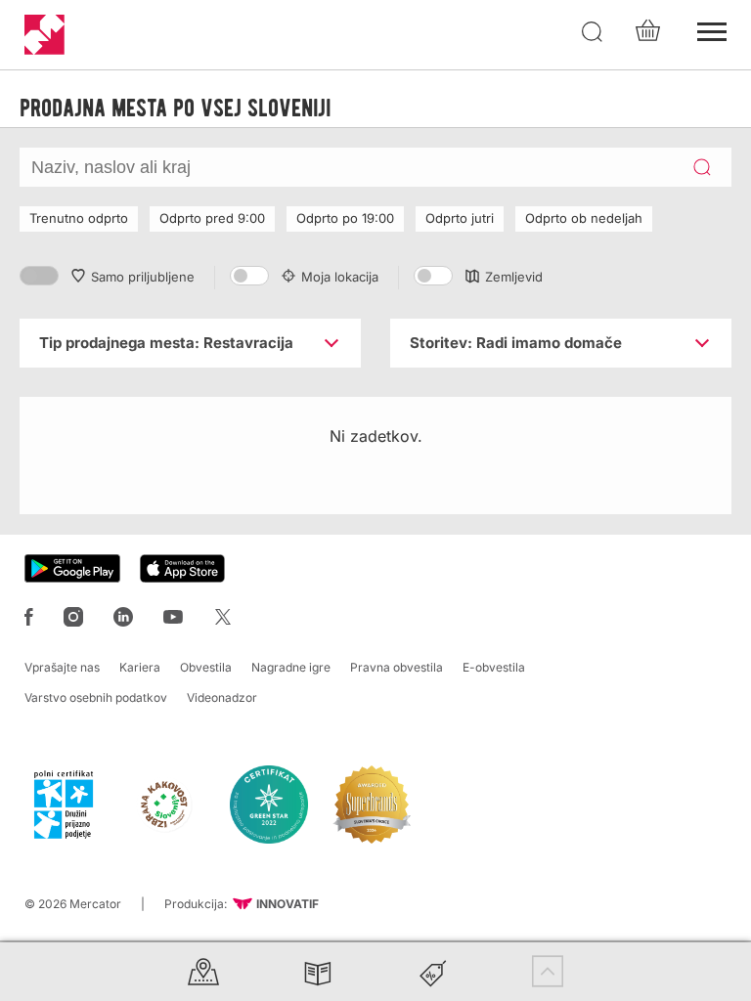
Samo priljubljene (143, 276)
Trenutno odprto (78, 218)
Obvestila (206, 667)
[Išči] (592, 32)
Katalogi (317, 971)
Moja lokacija (339, 276)
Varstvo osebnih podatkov (95, 697)
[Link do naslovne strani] (44, 35)
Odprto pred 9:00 (212, 218)
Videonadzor (222, 697)
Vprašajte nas (62, 667)
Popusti (433, 971)
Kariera (139, 667)
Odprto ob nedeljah (583, 218)
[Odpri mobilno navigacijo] (712, 29)
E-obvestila (494, 667)
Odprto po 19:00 (345, 218)
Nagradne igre (291, 667)
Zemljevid (514, 276)
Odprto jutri (459, 218)
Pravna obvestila (396, 667)
